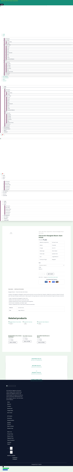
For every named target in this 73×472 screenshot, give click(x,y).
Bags (8, 121)
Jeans (8, 99)
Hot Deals (5, 192)
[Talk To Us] (3, 469)
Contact (4, 80)
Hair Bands (9, 68)
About (4, 79)
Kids (6, 60)
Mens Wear (7, 40)
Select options (13, 342)
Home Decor (7, 73)
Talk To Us (6, 469)
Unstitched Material (10, 59)
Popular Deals (6, 77)
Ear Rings (8, 65)
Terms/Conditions (36, 379)
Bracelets (8, 63)
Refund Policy (36, 365)
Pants (8, 51)
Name (8, 448)
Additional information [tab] (19, 289)
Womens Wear (8, 44)
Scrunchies (7, 74)
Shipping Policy (36, 358)
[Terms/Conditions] (36, 378)
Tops (8, 55)
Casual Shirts (9, 41)
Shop (4, 35)
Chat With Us (6, 468)
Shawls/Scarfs (9, 52)
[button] (36, 83)
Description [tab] (10, 289)
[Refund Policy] (36, 364)
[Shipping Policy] (36, 357)
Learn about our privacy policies (36, 373)
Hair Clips (8, 66)
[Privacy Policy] (36, 371)
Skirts (8, 54)
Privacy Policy (36, 372)
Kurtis (8, 49)
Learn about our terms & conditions (36, 380)
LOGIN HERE (5, 195)
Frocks (8, 46)
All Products (7, 38)
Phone (8, 452)
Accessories (7, 62)
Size (39, 262)
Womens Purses (10, 71)
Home (4, 34)
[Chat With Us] (3, 468)
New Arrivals (5, 76)
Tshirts (8, 43)
